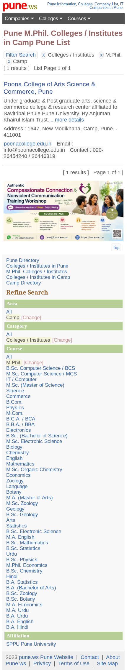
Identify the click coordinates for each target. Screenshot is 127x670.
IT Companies (106, 6)
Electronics (18, 430)
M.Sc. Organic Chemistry (34, 469)
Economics (18, 475)
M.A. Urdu (17, 610)
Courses (78, 18)
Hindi (11, 576)
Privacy (42, 663)
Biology (14, 447)
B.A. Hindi (17, 627)
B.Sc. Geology (22, 514)
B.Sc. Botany (20, 599)
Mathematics (20, 464)
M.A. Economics (24, 604)
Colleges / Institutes (28, 340)
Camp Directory (23, 283)
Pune (51, 4)
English (14, 458)
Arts (10, 520)
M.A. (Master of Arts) (29, 497)
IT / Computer (21, 379)
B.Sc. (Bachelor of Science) (37, 436)
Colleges (85, 4)
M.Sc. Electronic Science (34, 441)
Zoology (15, 481)
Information (66, 4)
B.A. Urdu (17, 616)
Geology (15, 509)
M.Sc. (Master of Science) (35, 385)
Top (116, 247)
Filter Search (21, 55)
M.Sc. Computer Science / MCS (41, 374)
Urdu (11, 554)
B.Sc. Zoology (21, 593)
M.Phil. (14, 362)
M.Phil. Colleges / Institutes (36, 271)
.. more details (66, 120)
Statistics (16, 526)
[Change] (31, 317)
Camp (12, 317)
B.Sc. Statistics (23, 548)
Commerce (18, 396)
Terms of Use (73, 663)
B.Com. (14, 402)
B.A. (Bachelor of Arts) (31, 588)
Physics (15, 407)
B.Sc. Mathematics (27, 543)
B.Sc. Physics (22, 559)
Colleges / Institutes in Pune (37, 266)
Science (15, 391)
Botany (14, 492)
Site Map (107, 663)
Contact (90, 657)
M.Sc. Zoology (22, 503)
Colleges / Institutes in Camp (38, 277)
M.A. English (20, 537)
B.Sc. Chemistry (24, 571)
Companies (18, 18)
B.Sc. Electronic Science (33, 531)
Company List (106, 4)
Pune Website (56, 657)
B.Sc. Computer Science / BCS (40, 368)
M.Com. (15, 413)
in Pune (116, 7)
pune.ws (29, 657)
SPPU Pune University (31, 644)
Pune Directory (22, 260)
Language (16, 486)
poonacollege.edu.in (27, 144)
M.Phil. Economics (27, 565)
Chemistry (17, 452)
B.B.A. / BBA (20, 424)
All (9, 312)
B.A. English (19, 621)
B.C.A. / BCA (20, 419)
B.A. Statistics (22, 582)
